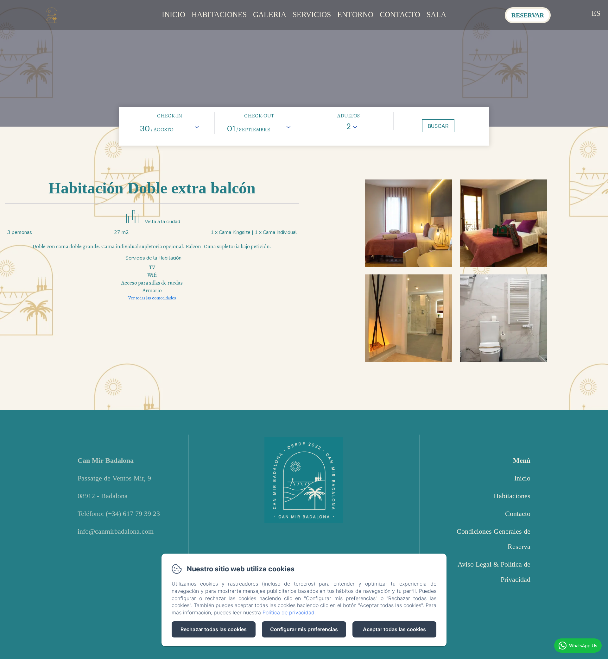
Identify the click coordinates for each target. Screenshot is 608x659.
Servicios (312, 14)
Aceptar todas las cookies (394, 629)
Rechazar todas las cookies (213, 629)
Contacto (400, 14)
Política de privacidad (288, 612)
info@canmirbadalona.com (116, 531)
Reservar (527, 15)
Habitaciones (219, 14)
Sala (436, 14)
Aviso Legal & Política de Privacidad (494, 571)
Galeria (269, 14)
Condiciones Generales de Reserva (493, 538)
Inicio (173, 14)
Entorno (355, 14)
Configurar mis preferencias (304, 629)
